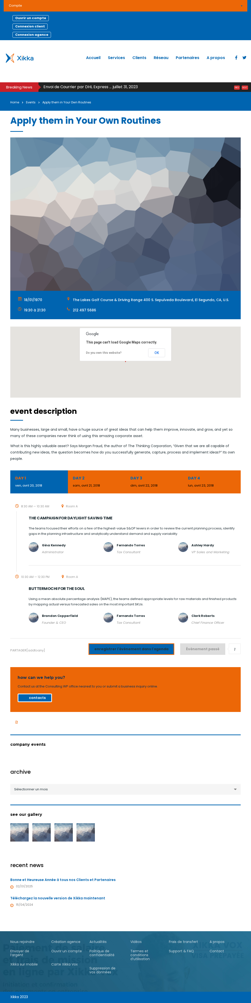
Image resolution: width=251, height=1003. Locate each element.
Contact (217, 951)
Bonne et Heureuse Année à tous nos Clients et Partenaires (63, 879)
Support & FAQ (181, 951)
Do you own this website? (104, 353)
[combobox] (125, 789)
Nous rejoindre (22, 942)
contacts (37, 697)
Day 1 (28, 481)
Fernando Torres (131, 545)
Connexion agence (31, 34)
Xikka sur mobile (24, 964)
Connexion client (30, 26)
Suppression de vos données (102, 970)
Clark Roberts (203, 615)
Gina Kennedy (53, 545)
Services (116, 58)
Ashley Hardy (202, 545)
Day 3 (144, 481)
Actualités (98, 942)
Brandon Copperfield (60, 615)
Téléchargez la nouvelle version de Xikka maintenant (57, 898)
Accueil (93, 58)
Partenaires (187, 58)
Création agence (65, 942)
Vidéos (136, 942)
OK (156, 353)
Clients (139, 58)
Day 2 (86, 481)
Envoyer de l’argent (19, 953)
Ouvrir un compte (30, 18)
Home (14, 102)
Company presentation (34, 722)
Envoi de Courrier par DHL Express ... (77, 87)
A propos (216, 58)
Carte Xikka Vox (64, 964)
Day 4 (201, 481)
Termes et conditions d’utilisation (140, 955)
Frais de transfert (183, 942)
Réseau (161, 58)
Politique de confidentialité (101, 953)
